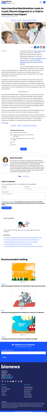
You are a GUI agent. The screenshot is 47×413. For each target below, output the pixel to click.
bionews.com (9, 375)
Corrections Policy (28, 389)
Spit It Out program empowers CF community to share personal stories (22, 239)
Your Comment (5, 192)
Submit (23, 149)
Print (20, 20)
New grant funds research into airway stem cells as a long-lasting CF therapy (23, 237)
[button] (40, 2)
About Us (3, 384)
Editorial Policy (27, 391)
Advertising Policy (28, 387)
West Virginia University (39, 51)
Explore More (27, 384)
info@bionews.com (8, 377)
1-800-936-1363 (8, 378)
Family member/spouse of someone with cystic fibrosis (24, 139)
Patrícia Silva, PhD (8, 16)
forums (22, 230)
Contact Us (4, 395)
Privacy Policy (27, 393)
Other (14, 144)
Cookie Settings (27, 397)
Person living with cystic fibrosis (20, 132)
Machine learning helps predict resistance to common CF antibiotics (21, 242)
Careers (3, 393)
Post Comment (7, 208)
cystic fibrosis (25, 176)
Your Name (4, 186)
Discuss (14, 20)
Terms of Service (28, 395)
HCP (14, 142)
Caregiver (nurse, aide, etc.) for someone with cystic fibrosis (23, 135)
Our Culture (4, 387)
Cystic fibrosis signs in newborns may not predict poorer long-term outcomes (23, 246)
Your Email (26, 186)
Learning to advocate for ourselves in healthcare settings (18, 244)
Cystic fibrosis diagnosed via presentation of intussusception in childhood (31, 62)
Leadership (4, 391)
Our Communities (5, 389)
